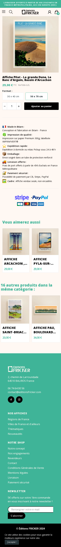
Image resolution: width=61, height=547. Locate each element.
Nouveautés (15, 433)
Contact (12, 463)
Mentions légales (18, 472)
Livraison (13, 477)
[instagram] (19, 399)
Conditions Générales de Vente (26, 467)
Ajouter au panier (41, 106)
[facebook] (11, 399)
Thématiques (15, 429)
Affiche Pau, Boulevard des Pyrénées (44, 330)
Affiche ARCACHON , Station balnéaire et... (14, 261)
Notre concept (16, 448)
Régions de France (18, 419)
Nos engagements (19, 453)
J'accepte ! (11, 542)
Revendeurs (15, 458)
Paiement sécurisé (18, 482)
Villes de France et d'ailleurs (24, 424)
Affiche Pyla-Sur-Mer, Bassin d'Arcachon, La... (44, 261)
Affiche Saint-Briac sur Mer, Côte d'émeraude (15, 330)
